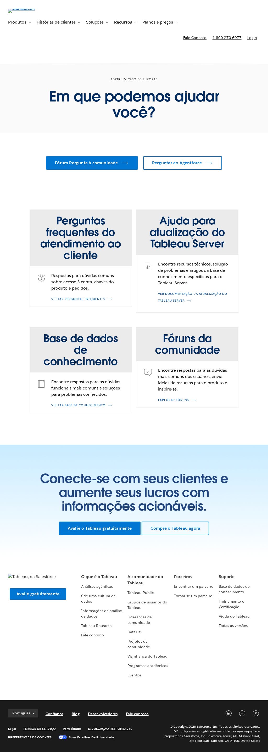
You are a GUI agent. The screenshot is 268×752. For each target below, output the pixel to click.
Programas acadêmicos (147, 665)
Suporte (226, 576)
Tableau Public (140, 592)
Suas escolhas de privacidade (91, 737)
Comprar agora (238, 52)
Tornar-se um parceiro (193, 595)
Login (252, 37)
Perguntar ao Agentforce (177, 163)
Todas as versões (233, 625)
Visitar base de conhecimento (78, 405)
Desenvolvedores (103, 713)
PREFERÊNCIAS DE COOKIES (30, 737)
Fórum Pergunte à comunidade (86, 163)
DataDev (134, 632)
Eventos (134, 675)
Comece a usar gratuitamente (175, 52)
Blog (76, 713)
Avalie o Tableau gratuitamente (100, 528)
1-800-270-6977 (227, 37)
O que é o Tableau (99, 576)
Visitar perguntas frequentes (78, 299)
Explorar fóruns (173, 400)
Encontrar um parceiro (193, 586)
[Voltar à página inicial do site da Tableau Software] (27, 8)
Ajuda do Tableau (234, 616)
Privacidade (72, 728)
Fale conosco (194, 37)
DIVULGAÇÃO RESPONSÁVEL (110, 728)
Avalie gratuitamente (37, 594)
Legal (12, 728)
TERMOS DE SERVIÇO (39, 728)
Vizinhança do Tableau (147, 656)
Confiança (54, 713)
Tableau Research (96, 625)
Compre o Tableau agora (175, 528)
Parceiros (183, 576)
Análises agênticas (97, 586)
